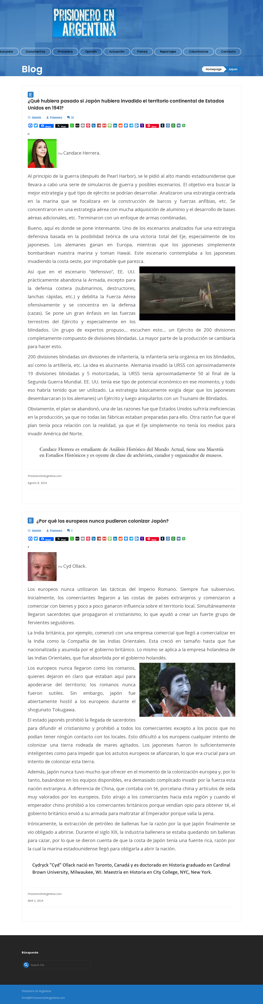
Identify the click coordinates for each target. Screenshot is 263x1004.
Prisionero (56, 117)
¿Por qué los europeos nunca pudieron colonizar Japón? (102, 521)
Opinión (36, 117)
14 (72, 117)
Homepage (214, 69)
